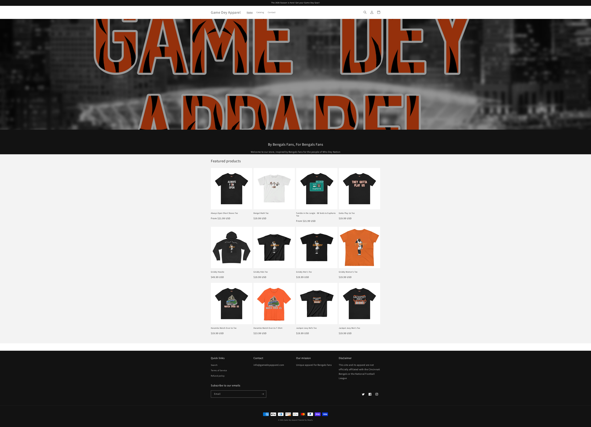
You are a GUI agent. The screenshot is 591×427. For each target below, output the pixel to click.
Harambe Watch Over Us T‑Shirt (267, 328)
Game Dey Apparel (291, 420)
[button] (365, 12)
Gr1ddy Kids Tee (260, 272)
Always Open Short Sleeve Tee (224, 213)
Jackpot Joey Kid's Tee (306, 328)
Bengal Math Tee (261, 213)
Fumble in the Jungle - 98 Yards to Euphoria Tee (316, 214)
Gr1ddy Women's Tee (348, 272)
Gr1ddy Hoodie (217, 272)
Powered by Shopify (305, 420)
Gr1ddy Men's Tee (304, 272)
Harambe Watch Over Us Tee (224, 328)
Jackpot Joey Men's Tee (349, 328)
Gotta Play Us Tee (347, 213)
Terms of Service (219, 370)
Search (214, 365)
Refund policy (218, 375)
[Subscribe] (262, 394)
